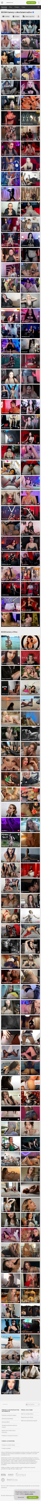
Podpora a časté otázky (8, 1445)
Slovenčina (31, 1404)
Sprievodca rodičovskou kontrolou (8, 1431)
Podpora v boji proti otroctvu (10, 1435)
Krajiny (17, 16)
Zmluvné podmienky (7, 1418)
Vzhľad (7, 16)
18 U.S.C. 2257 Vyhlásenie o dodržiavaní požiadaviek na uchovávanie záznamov (20, 1486)
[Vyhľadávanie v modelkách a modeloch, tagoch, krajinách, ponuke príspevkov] (38, 7)
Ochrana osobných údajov (9, 1415)
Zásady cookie (29, 1494)
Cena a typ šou (29, 16)
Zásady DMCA (6, 1422)
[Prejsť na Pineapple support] (3, 1480)
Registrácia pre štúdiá (27, 1417)
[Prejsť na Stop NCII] (12, 1480)
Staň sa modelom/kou (27, 1414)
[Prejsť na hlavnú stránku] (12, 3)
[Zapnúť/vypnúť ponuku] (2, 2)
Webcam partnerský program (29, 1420)
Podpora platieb (6, 1448)
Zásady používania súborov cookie (9, 1426)
